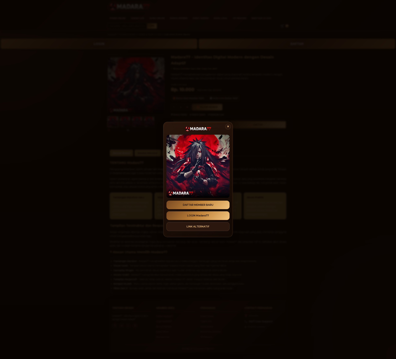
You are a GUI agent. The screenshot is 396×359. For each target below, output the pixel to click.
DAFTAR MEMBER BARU (198, 204)
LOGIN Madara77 (198, 215)
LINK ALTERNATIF (198, 226)
